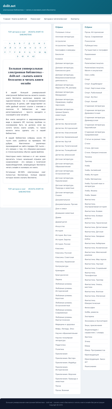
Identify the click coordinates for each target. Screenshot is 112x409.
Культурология (61, 275)
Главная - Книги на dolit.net (15, 19)
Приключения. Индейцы (65, 362)
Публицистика (91, 45)
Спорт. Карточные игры (95, 88)
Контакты (75, 19)
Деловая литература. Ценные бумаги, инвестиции (64, 112)
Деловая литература (64, 63)
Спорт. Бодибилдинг (93, 84)
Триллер (88, 161)
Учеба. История (91, 175)
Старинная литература (95, 106)
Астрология (60, 41)
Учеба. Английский (93, 170)
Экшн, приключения (93, 325)
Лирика (58, 279)
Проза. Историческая (94, 32)
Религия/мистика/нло (94, 63)
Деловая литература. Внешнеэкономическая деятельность (65, 77)
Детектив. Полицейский (66, 150)
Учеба (87, 166)
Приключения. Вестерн (65, 358)
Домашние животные (64, 213)
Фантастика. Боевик (93, 211)
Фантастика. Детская (94, 232)
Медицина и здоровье (65, 324)
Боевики (59, 59)
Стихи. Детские (92, 148)
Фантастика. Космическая (96, 248)
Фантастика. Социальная (96, 268)
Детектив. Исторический (66, 128)
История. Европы (63, 239)
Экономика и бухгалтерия (96, 321)
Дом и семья (61, 208)
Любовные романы (63, 284)
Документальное (62, 200)
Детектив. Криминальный (66, 137)
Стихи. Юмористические (96, 152)
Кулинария (60, 270)
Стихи (87, 143)
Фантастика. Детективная (96, 227)
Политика (59, 349)
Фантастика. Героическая (96, 223)
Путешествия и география (96, 50)
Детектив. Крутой (63, 141)
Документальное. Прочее (66, 204)
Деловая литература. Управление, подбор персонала (64, 102)
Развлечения (90, 54)
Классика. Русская (63, 253)
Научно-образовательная (66, 333)
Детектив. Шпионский (65, 155)
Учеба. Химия (90, 195)
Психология (90, 41)
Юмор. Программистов (95, 350)
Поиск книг (35, 19)
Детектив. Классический (66, 133)
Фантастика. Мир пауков (95, 259)
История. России (62, 244)
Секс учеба (89, 75)
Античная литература (64, 37)
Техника (88, 157)
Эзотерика (89, 316)
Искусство (60, 226)
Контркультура (61, 266)
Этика (87, 341)
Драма (58, 217)
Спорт (87, 79)
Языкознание (90, 366)
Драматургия (61, 222)
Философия (90, 307)
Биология (59, 54)
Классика (59, 248)
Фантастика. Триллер (94, 280)
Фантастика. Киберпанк (95, 243)
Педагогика (60, 345)
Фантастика (90, 199)
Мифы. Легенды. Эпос (64, 329)
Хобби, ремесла (91, 312)
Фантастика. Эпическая (95, 296)
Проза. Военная (62, 390)
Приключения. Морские (65, 374)
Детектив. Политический (66, 146)
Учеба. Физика (91, 191)
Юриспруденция (92, 355)
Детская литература (64, 159)
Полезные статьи (62, 32)
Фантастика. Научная (94, 264)
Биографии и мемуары (65, 50)
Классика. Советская (64, 257)
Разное (88, 59)
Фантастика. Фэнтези (94, 291)
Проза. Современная (94, 37)
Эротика (88, 337)
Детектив (59, 119)
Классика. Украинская (65, 262)
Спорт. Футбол (91, 97)
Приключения (61, 354)
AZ (33, 56)
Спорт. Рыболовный (93, 93)
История (59, 231)
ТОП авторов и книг (17, 32)
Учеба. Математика (93, 179)
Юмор (87, 346)
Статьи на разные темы (95, 139)
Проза (58, 386)
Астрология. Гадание (64, 45)
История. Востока (63, 235)
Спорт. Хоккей (91, 101)
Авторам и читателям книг (55, 19)
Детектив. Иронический (65, 124)
